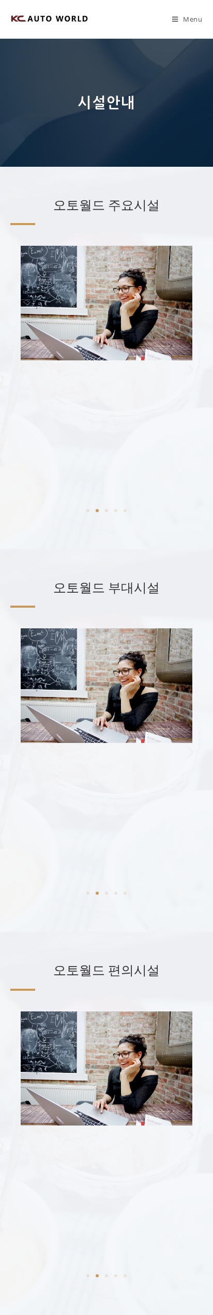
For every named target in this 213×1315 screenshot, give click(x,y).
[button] (87, 510)
